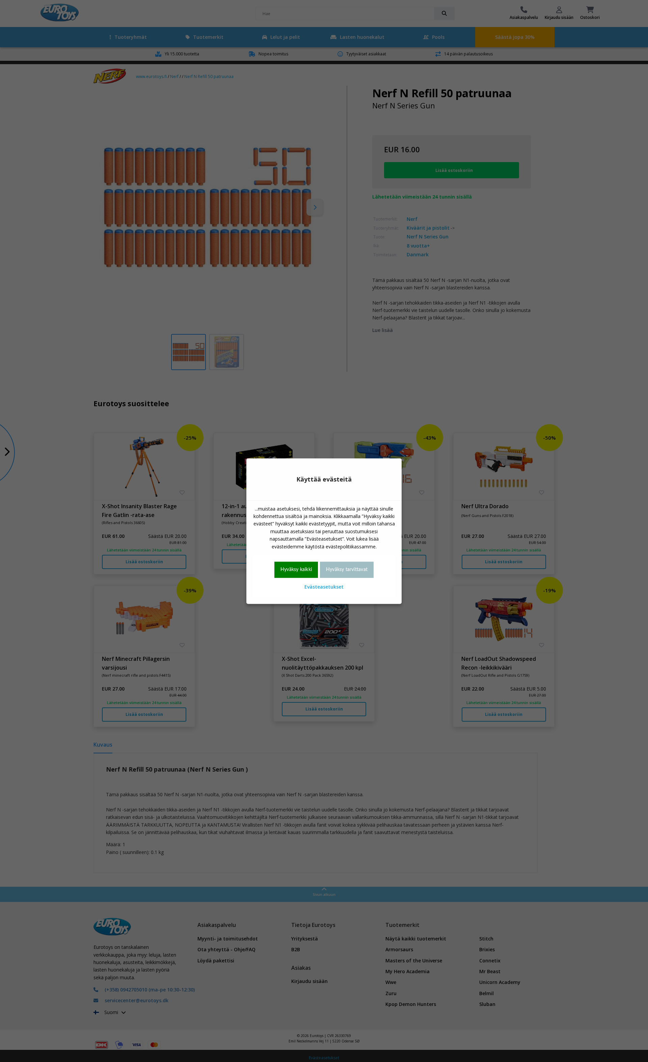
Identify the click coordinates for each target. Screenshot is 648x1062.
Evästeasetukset (324, 587)
